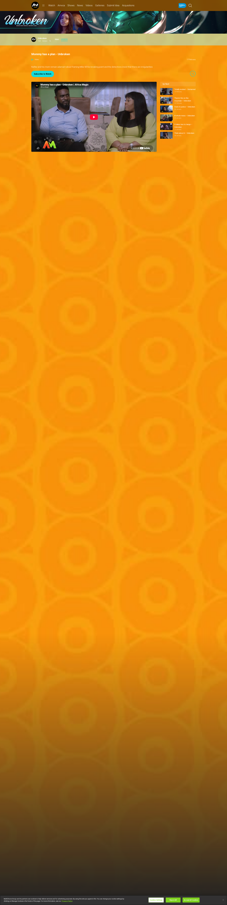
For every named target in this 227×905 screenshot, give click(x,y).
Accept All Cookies (191, 900)
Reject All (173, 900)
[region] (113, 900)
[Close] (223, 900)
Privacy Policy (67, 901)
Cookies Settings (156, 900)
